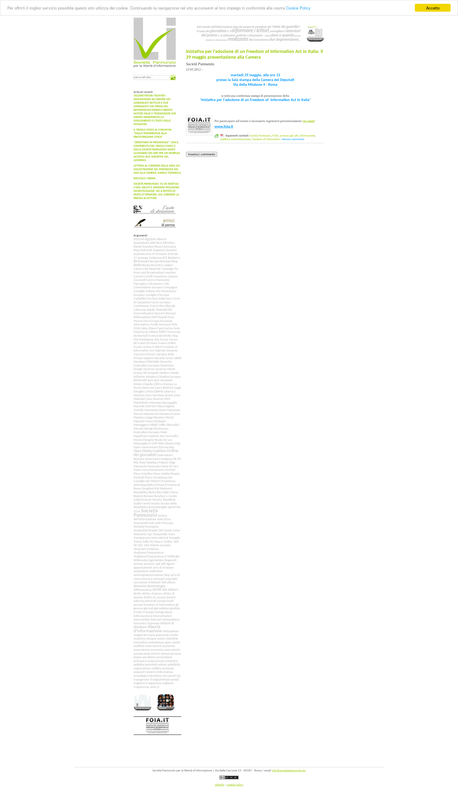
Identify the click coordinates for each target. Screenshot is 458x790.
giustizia (175, 608)
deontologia (156, 586)
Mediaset (160, 421)
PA (175, 459)
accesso (138, 564)
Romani (148, 496)
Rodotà (138, 496)
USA (146, 545)
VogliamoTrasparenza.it (150, 556)
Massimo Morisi (163, 417)
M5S (167, 399)
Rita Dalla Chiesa (167, 492)
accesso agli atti (155, 564)
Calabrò (168, 265)
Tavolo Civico (172, 530)
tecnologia (140, 676)
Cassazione (160, 276)
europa (161, 601)
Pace (142, 462)
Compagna (170, 287)
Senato (155, 503)
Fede (176, 328)
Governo (149, 369)
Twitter (168, 541)
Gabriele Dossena (166, 350)
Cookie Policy (298, 8)
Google (138, 369)
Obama (169, 443)
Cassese (173, 276)
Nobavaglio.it (142, 443)
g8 (176, 605)
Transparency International (151, 538)
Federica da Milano (146, 332)
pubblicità (173, 664)
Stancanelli (140, 523)
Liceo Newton (155, 399)
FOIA (137, 328)
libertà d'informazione (148, 629)
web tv (154, 687)
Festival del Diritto (160, 335)
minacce (151, 638)
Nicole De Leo (163, 440)
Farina (168, 328)
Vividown (153, 549)
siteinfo (219, 784)
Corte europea (160, 302)
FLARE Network (160, 324)
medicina (139, 638)
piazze (137, 657)
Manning (155, 402)
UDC (176, 541)
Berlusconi (141, 261)
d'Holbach (154, 582)
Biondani (165, 261)
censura (146, 579)
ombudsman (156, 642)
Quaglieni (148, 488)
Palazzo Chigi (167, 462)
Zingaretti (170, 560)
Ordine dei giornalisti (156, 453)
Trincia (138, 541)
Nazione (154, 436)
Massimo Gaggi (143, 417)
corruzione (140, 582)
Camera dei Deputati (147, 268)
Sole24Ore (164, 519)
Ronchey (159, 496)
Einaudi (162, 317)
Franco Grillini (167, 343)
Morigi (148, 428)
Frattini (156, 347)
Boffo (137, 265)
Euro (146, 321)
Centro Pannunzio (158, 280)
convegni (159, 579)
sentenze (168, 668)
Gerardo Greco (163, 358)
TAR (160, 530)
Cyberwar (140, 309)
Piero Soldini (162, 473)
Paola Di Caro (169, 466)
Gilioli (177, 358)
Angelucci (159, 250)
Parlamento (157, 470)
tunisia (174, 679)
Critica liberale (166, 306)
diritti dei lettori (165, 590)
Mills (162, 425)
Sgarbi (172, 507)
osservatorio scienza (157, 653)
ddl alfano (168, 582)
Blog (174, 261)
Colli (166, 283)
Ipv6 (156, 380)
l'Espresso (153, 623)
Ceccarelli (140, 280)
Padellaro (152, 462)
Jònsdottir (166, 380)
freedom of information (159, 605)
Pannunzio (140, 466)
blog (166, 575)
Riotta (152, 492)
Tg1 (150, 534)
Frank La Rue (142, 347)
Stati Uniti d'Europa (160, 523)
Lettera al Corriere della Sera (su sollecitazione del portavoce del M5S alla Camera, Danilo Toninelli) (157, 169)
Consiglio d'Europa (157, 295)
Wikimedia (140, 560)
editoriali (150, 601)
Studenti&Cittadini (146, 530)
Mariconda (151, 410)
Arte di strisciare (156, 254)
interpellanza (170, 619)
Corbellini (140, 298)
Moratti (138, 428)
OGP (154, 443)
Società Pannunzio (146, 513)
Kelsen (138, 384)
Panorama (154, 466)
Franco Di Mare (147, 343)
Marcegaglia (169, 402)
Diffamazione (142, 317)
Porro (149, 477)
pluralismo (149, 657)
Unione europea (160, 545)
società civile (154, 672)
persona (175, 653)
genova (138, 608)
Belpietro (174, 258)
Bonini (146, 265)
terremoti (169, 676)
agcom (171, 564)
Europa (154, 321)
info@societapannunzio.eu (289, 770)
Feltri (163, 332)
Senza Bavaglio (157, 507)
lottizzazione (171, 631)
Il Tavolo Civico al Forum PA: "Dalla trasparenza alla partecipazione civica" (153, 133)
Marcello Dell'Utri (145, 406)
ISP (145, 373)
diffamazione (143, 589)
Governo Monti (165, 369)
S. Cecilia (171, 496)
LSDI (156, 384)
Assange (143, 258)
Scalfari (138, 503)
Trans (171, 534)
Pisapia (175, 473)
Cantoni (139, 276)
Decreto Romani (165, 313)
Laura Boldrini (164, 387)
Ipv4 (150, 380)
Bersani (154, 261)
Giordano (140, 361)
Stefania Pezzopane (146, 526)
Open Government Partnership (154, 447)
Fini (136, 339)
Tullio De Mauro (152, 541)
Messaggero (141, 425)
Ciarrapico (140, 283)
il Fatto (138, 612)
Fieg (175, 335)
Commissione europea (148, 287)
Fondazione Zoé (149, 339)
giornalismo (161, 608)
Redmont (166, 488)
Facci (160, 328)
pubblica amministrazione (150, 664)
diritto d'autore (152, 593)
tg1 (179, 676)
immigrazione (163, 612)
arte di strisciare (163, 567)
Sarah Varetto (153, 499)
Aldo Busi (156, 243)
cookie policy (235, 784)
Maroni (138, 414)
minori (161, 638)
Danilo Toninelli (157, 309)
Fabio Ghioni (149, 328)
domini (170, 597)
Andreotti (146, 250)
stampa (168, 672)
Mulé (163, 432)
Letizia (149, 391)
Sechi (146, 503)
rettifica (156, 668)
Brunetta (156, 265)
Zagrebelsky (155, 560)
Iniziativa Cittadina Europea (163, 376)
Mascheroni (151, 414)
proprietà (171, 661)
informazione (143, 616)
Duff (154, 317)
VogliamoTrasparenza (149, 553)
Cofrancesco (155, 283)
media (174, 635)
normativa (140, 642)
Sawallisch (169, 499)
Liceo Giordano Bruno (159, 395)
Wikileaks (173, 556)
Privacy (159, 485)
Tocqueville (160, 534)
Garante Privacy (145, 354)
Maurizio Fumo (143, 421)
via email (308, 121)
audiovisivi (155, 571)
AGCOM (139, 239)
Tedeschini (140, 534)
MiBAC (154, 425)
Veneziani (140, 549)
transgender (142, 679)
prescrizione (164, 657)
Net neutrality (169, 436)
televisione (155, 676)
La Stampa (166, 384)
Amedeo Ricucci (152, 246)
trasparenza (159, 680)
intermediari (142, 619)
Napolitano (141, 436)
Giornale (152, 362)
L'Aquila (148, 384)
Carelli (148, 276)
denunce (140, 586)
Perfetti (170, 470)
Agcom (150, 239)
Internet (140, 380)
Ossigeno (166, 459)
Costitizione (141, 306)
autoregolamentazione (148, 575)
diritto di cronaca (155, 597)
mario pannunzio (158, 635)
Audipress (155, 258)
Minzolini (172, 425)
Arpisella (139, 254)
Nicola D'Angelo (144, 440)
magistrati (140, 635)
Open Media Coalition (150, 451)
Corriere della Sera (159, 299)
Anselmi (171, 250)
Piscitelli (139, 477)
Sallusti (139, 500)
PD (179, 459)
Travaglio (174, 538)
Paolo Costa (141, 470)
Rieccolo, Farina (145, 178)
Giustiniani (167, 365)
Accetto (433, 8)
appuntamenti (143, 567)
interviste (140, 623)
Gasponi (148, 358)
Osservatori (152, 459)
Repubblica (141, 492)
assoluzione (141, 571)
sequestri (140, 672)
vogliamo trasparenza (147, 683)
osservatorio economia (160, 646)
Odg (177, 443)
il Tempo (148, 612)
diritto (138, 593)
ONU (161, 443)
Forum (164, 339)
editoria (139, 601)
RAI (157, 488)
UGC (140, 545)
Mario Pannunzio (169, 410)
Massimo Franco (169, 414)
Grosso (138, 373)
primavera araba (144, 661)
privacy (160, 661)
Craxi (153, 306)
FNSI (174, 324)
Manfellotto (141, 402)
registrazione (142, 668)
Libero (158, 391)
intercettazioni (162, 616)
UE (135, 545)
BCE (164, 258)
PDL (136, 462)
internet (156, 619)
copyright (171, 579)
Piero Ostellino (143, 473)
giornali (148, 608)
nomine (172, 639)
